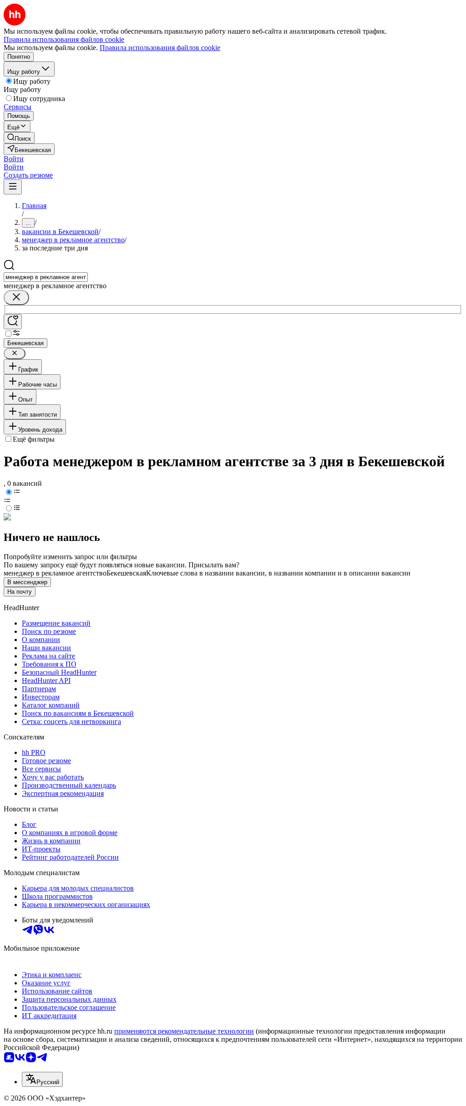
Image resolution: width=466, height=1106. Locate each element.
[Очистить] (16, 297)
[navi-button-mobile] (13, 186)
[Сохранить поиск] (13, 321)
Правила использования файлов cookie (160, 47)
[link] (19, 137)
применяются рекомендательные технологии (184, 1031)
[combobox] (46, 277)
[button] (14, 159)
